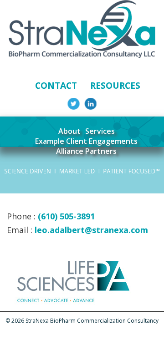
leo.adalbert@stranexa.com (91, 229)
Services (100, 131)
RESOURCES (115, 85)
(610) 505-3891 (66, 216)
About (69, 131)
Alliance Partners (86, 151)
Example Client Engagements (86, 141)
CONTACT (56, 85)
